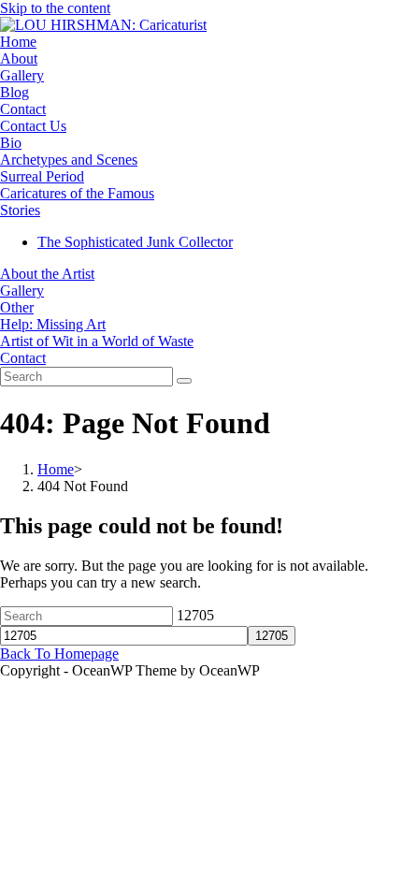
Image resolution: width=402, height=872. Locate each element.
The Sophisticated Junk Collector (135, 242)
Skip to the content (55, 8)
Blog (14, 92)
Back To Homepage (59, 653)
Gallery (22, 75)
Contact (23, 109)
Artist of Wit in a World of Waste (97, 341)
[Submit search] (184, 381)
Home (18, 42)
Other (17, 307)
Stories (20, 210)
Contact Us (33, 126)
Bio (11, 143)
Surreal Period (42, 176)
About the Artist (47, 274)
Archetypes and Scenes (68, 159)
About (18, 58)
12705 (195, 615)
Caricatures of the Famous (77, 193)
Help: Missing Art (53, 324)
